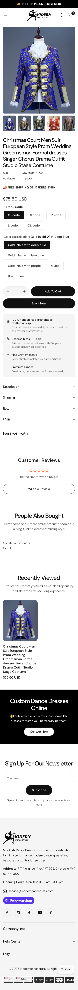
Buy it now (39, 303)
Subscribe (39, 790)
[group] (39, 70)
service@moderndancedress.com (31, 891)
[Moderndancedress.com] (39, 15)
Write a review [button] (39, 489)
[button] (17, 979)
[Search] (61, 15)
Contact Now (39, 732)
